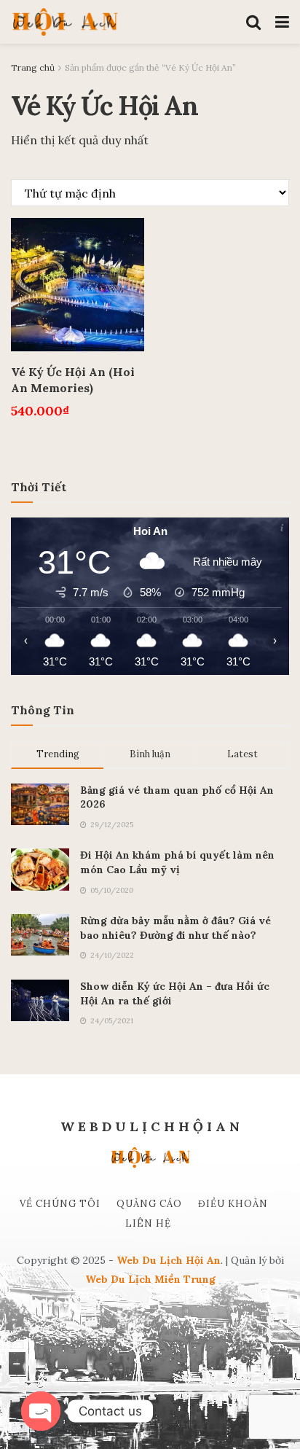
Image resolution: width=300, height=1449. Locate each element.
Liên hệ (148, 1223)
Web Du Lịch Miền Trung (150, 1279)
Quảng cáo (149, 1204)
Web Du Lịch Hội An (169, 1260)
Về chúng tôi (60, 1204)
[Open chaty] (40, 1411)
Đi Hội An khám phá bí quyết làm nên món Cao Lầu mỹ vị (177, 862)
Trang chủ (33, 67)
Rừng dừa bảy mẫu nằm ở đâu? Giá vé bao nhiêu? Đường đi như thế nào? (175, 928)
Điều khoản (233, 1204)
